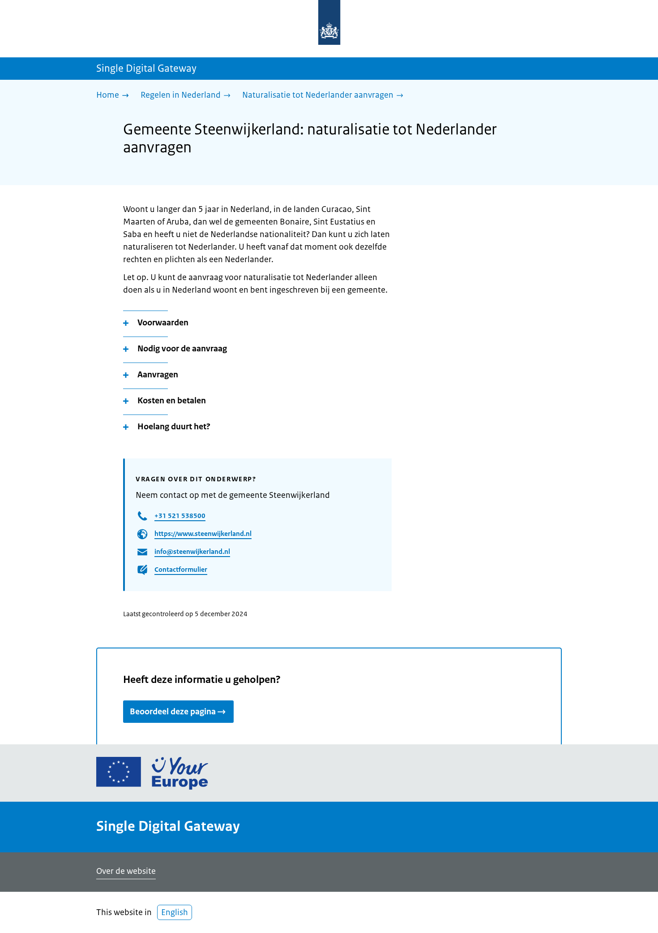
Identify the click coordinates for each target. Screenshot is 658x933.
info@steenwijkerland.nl (192, 551)
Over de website (126, 871)
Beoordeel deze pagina (173, 711)
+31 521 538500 (179, 515)
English (174, 912)
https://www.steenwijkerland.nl (203, 533)
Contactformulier (180, 569)
